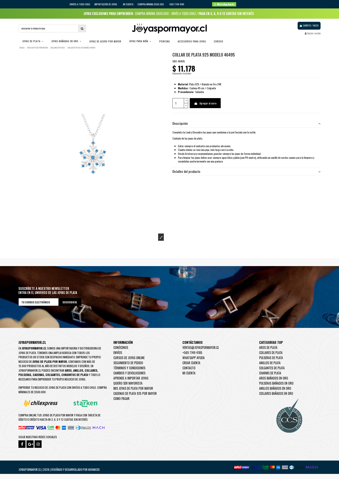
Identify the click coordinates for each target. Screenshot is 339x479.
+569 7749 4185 (192, 352)
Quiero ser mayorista (127, 383)
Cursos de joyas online (129, 357)
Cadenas (38, 374)
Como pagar (121, 398)
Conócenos (120, 347)
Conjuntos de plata (74, 374)
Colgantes (53, 374)
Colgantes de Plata (272, 368)
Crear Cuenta (191, 362)
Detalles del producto (186, 171)
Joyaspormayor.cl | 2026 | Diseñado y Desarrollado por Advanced (59, 469)
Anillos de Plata (270, 362)
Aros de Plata (268, 347)
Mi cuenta (128, 4)
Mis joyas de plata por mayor (133, 388)
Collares (91, 370)
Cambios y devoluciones (129, 373)
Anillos (78, 370)
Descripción (180, 123)
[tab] (246, 124)
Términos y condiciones (129, 368)
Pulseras (24, 374)
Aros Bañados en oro (273, 378)
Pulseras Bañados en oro (276, 383)
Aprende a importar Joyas (130, 378)
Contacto (188, 368)
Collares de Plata (270, 352)
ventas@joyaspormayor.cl (200, 347)
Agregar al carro (208, 103)
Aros (68, 370)
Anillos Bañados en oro (275, 388)
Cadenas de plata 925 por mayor (135, 393)
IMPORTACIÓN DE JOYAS (106, 4)
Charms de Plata (270, 373)
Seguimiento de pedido (128, 362)
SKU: (174, 61)
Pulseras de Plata (271, 357)
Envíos (117, 352)
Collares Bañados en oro (276, 393)
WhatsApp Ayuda (193, 357)
